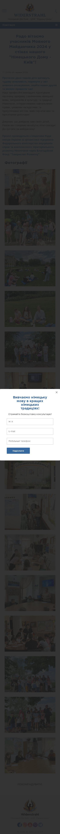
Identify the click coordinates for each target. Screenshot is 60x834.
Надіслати (18, 451)
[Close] (56, 392)
